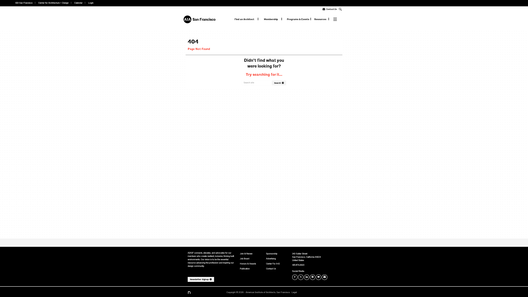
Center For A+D (273, 264)
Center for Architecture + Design (53, 3)
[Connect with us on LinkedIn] (306, 277)
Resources (320, 19)
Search (277, 83)
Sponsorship (271, 254)
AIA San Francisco (24, 3)
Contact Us (271, 269)
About (336, 19)
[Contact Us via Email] (324, 277)
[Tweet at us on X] (300, 277)
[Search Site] (340, 9)
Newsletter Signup (199, 279)
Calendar (78, 3)
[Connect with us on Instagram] (312, 277)
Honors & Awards (248, 264)
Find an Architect (245, 19)
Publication (245, 269)
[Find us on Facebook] (295, 277)
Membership (271, 19)
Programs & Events (298, 19)
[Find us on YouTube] (318, 277)
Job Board (244, 259)
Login (91, 3)
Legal (294, 292)
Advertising (271, 259)
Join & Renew (246, 254)
